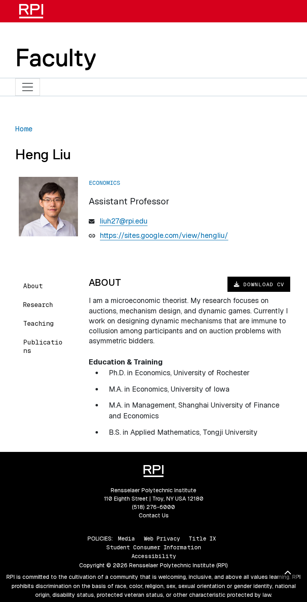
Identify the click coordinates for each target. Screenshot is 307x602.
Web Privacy (162, 538)
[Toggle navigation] (27, 87)
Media (126, 538)
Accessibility (154, 556)
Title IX (202, 538)
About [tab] (33, 286)
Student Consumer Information (153, 547)
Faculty (55, 57)
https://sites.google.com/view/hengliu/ (164, 235)
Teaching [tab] (38, 323)
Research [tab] (38, 305)
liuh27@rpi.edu (124, 221)
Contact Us (154, 515)
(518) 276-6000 (153, 507)
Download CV (262, 284)
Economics (104, 182)
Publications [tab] (42, 346)
